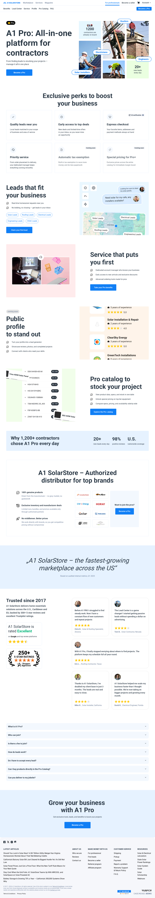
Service (27, 9)
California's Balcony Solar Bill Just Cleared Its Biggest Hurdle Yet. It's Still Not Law (34, 860)
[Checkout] (138, 2)
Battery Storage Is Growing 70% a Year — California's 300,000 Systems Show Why (34, 880)
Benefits (6, 9)
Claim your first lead (19, 230)
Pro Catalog (43, 9)
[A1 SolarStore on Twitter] (8, 842)
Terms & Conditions (58, 886)
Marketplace (28, 3)
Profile (34, 9)
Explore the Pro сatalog (103, 412)
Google (13, 636)
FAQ (52, 9)
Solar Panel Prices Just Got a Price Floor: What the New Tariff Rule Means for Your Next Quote (34, 867)
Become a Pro (124, 511)
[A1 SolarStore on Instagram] (12, 842)
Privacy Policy (21, 893)
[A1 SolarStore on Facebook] (4, 842)
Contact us (53, 890)
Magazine (49, 3)
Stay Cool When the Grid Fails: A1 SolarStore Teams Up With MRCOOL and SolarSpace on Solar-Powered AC (33, 873)
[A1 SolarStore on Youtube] (15, 842)
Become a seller (128, 3)
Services (39, 3)
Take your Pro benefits (103, 287)
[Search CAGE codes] (147, 890)
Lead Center (17, 9)
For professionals (112, 3)
